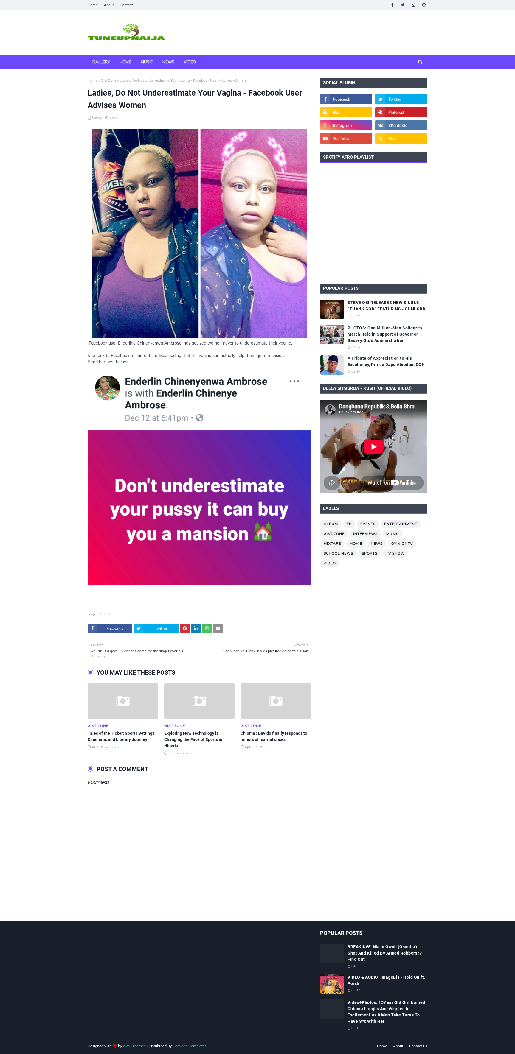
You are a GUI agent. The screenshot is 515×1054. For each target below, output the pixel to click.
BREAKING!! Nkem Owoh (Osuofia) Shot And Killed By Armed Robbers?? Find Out (385, 953)
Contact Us (418, 1046)
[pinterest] (423, 5)
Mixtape (332, 543)
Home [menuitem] (125, 62)
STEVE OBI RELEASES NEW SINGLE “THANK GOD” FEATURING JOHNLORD (386, 305)
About (109, 5)
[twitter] (403, 5)
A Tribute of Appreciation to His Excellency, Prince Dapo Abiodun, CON (386, 361)
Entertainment (400, 523)
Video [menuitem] (190, 62)
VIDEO (330, 563)
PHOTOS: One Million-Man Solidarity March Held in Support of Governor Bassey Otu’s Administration (385, 334)
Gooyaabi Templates (190, 1046)
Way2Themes (134, 1046)
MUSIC (392, 533)
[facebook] (392, 5)
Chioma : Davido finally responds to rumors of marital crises (274, 736)
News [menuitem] (168, 62)
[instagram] (413, 5)
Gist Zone (109, 80)
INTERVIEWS (365, 533)
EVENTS (368, 523)
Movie (356, 543)
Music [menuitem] (147, 62)
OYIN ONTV (402, 543)
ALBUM (331, 523)
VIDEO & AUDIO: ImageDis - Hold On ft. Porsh (386, 980)
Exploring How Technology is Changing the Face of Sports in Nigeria (193, 739)
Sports (369, 553)
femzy (97, 118)
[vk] (401, 125)
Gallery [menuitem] (101, 62)
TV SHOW (395, 553)
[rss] (346, 112)
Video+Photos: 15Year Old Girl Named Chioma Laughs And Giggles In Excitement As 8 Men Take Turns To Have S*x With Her (386, 1012)
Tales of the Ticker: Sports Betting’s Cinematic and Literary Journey (121, 736)
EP (349, 523)
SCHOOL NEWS (338, 553)
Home (93, 5)
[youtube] (346, 138)
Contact (126, 5)
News (377, 543)
